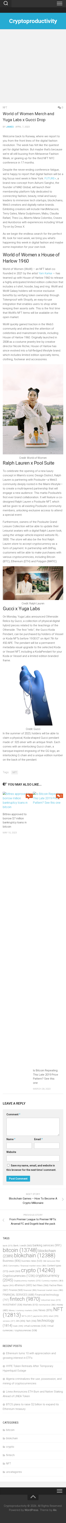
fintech (25, 1299)
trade (18, 1326)
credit (14, 1271)
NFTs (27, 1316)
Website (11, 1152)
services (9, 1321)
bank (8, 1246)
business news (31, 1260)
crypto (38, 1270)
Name (10, 1139)
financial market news (50, 1290)
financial (30, 1290)
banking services (47, 1245)
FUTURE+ (50, 178)
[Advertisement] (33, 68)
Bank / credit (22, 1245)
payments (40, 1316)
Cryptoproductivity (33, 21)
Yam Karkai (45, 273)
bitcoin (20, 1250)
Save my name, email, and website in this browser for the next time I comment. (31, 1167)
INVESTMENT (12, 1304)
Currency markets (52, 1281)
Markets (30, 1304)
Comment (13, 1114)
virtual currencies (35, 1325)
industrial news (51, 1300)
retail (53, 1316)
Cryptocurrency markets (27, 1281)
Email (38, 1139)
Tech (31, 1321)
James (10, 126)
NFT (5, 107)
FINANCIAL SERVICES (18, 1294)
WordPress (31, 1510)
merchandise (47, 1305)
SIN (20, 1321)
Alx (54, 1510)
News (45, 1310)
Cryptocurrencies (19, 1276)
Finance (16, 1290)
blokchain (34, 1255)
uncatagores (14, 1472)
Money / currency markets (23, 1310)
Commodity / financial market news (27, 1266)
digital (8, 1285)
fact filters (41, 1285)
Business (12, 1260)
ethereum (23, 1285)
